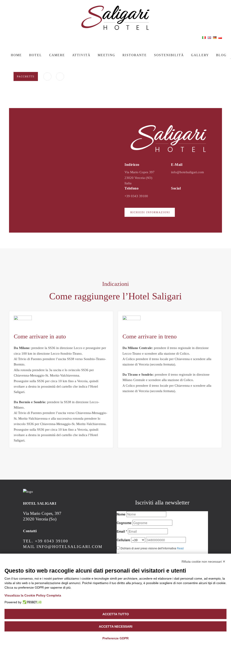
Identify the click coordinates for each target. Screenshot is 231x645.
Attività (81, 55)
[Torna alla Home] (115, 18)
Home (16, 55)
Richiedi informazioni (150, 212)
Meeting (106, 55)
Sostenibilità (169, 55)
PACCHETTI (26, 76)
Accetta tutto (115, 614)
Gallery (200, 55)
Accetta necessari (115, 626)
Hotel (35, 55)
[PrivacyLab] (31, 602)
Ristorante (134, 55)
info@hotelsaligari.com (187, 172)
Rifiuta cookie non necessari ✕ (203, 561)
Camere (57, 55)
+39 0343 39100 (136, 196)
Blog (221, 55)
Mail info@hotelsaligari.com (62, 546)
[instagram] (60, 76)
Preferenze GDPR (115, 638)
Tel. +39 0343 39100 (45, 541)
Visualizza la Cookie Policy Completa (33, 595)
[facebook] (47, 76)
